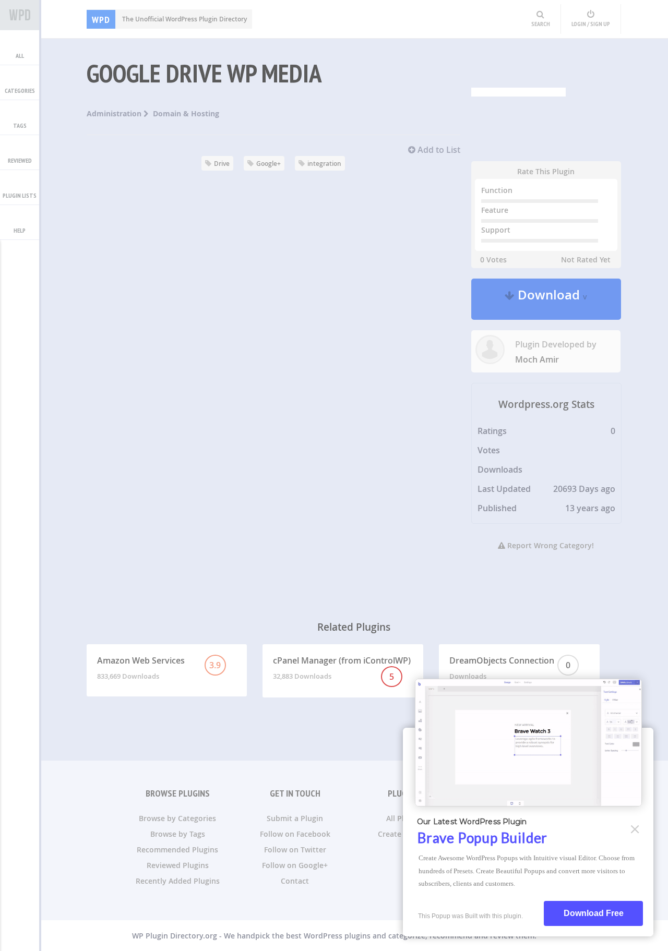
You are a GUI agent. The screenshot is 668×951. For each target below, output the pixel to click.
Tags (20, 125)
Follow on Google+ (295, 865)
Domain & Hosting (186, 113)
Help (20, 230)
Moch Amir (537, 359)
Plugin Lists (20, 195)
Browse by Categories (177, 818)
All (20, 55)
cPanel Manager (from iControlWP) (342, 668)
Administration (115, 113)
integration (324, 163)
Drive (222, 163)
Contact (295, 881)
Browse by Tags (177, 834)
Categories (20, 90)
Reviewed (20, 160)
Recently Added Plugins (178, 881)
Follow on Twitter (295, 849)
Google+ (268, 163)
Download (551, 299)
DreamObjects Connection (509, 668)
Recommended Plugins (177, 849)
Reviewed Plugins (178, 865)
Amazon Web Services (159, 668)
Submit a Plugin (295, 818)
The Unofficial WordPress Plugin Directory (169, 19)
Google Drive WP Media (204, 73)
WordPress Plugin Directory (19, 15)
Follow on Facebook (295, 834)
